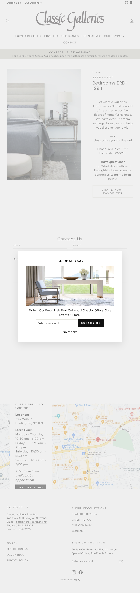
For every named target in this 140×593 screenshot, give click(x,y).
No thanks (70, 332)
